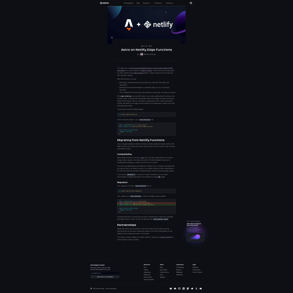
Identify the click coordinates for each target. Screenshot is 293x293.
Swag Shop (179, 274)
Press (161, 274)
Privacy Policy (196, 270)
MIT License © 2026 (99, 288)
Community (157, 3)
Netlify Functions (146, 70)
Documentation (128, 3)
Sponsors (179, 270)
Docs (145, 267)
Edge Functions (138, 73)
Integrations (147, 272)
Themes (146, 270)
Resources (146, 3)
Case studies (163, 270)
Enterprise (169, 3)
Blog (138, 3)
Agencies (162, 277)
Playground (147, 274)
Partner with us (164, 272)
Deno (143, 157)
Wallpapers (179, 272)
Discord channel (165, 237)
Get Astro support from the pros (194, 224)
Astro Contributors (111, 288)
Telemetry (195, 267)
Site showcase (148, 277)
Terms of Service (197, 272)
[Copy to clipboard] (174, 114)
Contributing (180, 267)
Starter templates (149, 279)
